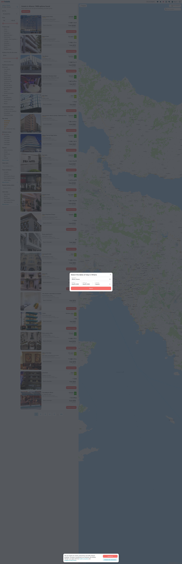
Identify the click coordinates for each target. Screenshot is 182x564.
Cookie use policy (83, 558)
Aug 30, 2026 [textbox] (86, 284)
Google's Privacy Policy (70, 560)
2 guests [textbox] (97, 284)
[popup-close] (110, 275)
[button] (110, 279)
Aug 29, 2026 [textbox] (75, 284)
